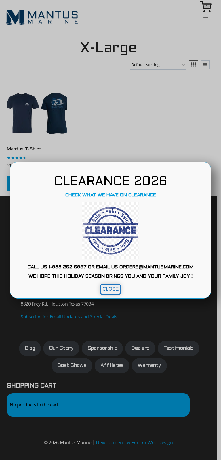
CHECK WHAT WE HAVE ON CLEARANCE (110, 195)
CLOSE (110, 289)
